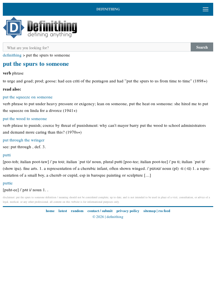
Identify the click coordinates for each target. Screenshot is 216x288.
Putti (7, 155)
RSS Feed (164, 210)
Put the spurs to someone (36, 63)
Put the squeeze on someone (28, 97)
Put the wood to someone (25, 118)
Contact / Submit (99, 210)
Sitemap (149, 210)
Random (77, 210)
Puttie (8, 183)
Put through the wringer (23, 140)
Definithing (12, 55)
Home (50, 210)
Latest (62, 210)
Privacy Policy (128, 210)
